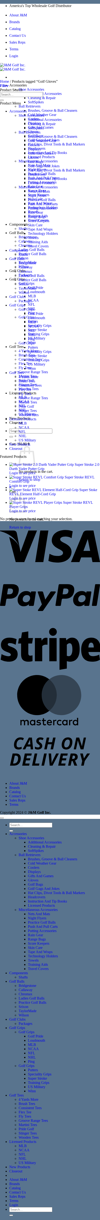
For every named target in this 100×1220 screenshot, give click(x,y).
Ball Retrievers (29, 106)
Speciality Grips (39, 326)
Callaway (26, 241)
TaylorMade (28, 288)
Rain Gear (35, 212)
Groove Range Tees (33, 372)
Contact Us (17, 35)
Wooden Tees (29, 415)
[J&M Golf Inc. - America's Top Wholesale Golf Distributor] (12, 67)
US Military (36, 338)
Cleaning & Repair (42, 98)
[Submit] (11, 436)
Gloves (33, 158)
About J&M (18, 15)
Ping (31, 339)
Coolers (33, 145)
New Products (19, 444)
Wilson (24, 293)
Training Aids (38, 242)
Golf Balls (16, 233)
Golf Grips (17, 279)
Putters (33, 347)
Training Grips (38, 334)
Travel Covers (38, 246)
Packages (25, 301)
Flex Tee (25, 390)
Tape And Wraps (40, 229)
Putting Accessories (42, 208)
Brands (14, 22)
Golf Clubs (17, 271)
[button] (4, 86)
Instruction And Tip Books (47, 179)
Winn (32, 368)
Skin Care (35, 225)
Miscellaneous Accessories (38, 187)
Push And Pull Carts (43, 204)
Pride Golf (26, 406)
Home (4, 81)
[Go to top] (2, 818)
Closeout (15, 449)
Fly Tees (25, 394)
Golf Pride (35, 314)
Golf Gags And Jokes (44, 166)
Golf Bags (35, 162)
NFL (31, 304)
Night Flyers (37, 196)
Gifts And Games (40, 153)
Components (18, 224)
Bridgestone (27, 237)
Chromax (25, 271)
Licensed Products (41, 157)
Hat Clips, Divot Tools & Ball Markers (56, 144)
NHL (32, 335)
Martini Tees (28, 402)
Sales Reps (17, 42)
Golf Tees (16, 347)
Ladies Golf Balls (31, 250)
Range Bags (37, 217)
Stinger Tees (28, 411)
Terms (13, 49)
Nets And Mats (39, 191)
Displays (34, 149)
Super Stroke (37, 330)
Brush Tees (27, 355)
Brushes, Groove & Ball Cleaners (52, 110)
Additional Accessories (45, 94)
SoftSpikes (36, 102)
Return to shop (29, 479)
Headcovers (36, 174)
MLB (32, 296)
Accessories (18, 85)
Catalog (15, 29)
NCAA (33, 300)
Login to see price (22, 473)
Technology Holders (43, 233)
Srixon (23, 284)
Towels (33, 238)
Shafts (23, 229)
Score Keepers (38, 221)
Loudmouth (36, 292)
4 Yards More (28, 377)
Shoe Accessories (31, 89)
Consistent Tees (30, 385)
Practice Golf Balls (32, 254)
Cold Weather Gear (42, 141)
